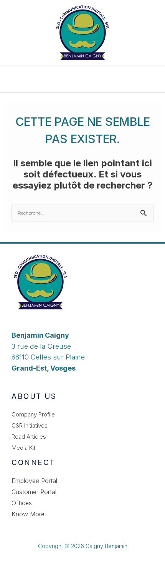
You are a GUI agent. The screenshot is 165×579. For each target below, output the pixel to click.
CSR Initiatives (30, 425)
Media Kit (23, 447)
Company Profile (33, 414)
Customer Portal (34, 492)
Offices (22, 503)
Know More (28, 514)
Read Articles (29, 436)
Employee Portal (34, 481)
